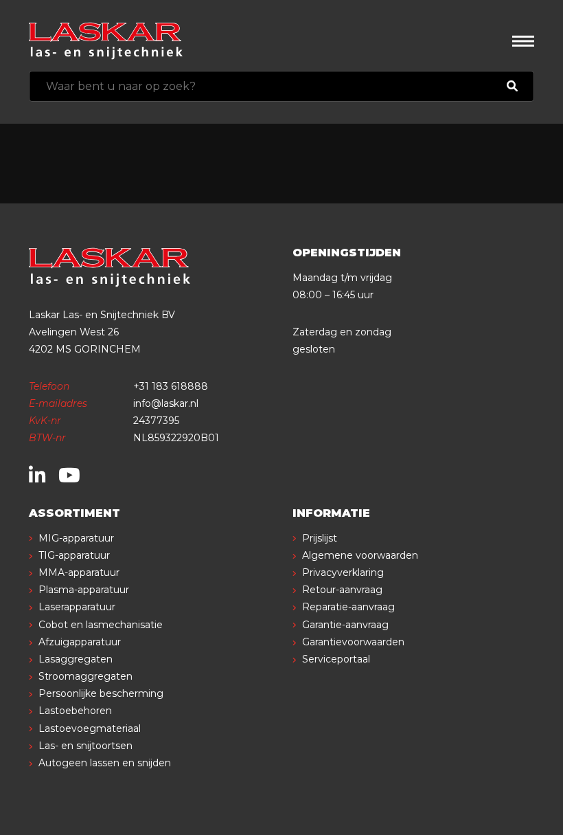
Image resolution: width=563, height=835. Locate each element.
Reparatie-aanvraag (348, 607)
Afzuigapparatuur (79, 642)
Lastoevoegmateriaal (89, 728)
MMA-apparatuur (78, 572)
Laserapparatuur (76, 607)
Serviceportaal (336, 659)
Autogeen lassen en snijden (104, 763)
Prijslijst (319, 538)
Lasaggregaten (75, 659)
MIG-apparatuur (76, 538)
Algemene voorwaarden (360, 555)
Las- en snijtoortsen (85, 745)
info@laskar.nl (165, 403)
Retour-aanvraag (342, 589)
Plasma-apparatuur (83, 589)
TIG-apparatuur (74, 555)
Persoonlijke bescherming (100, 693)
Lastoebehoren (75, 710)
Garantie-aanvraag (345, 625)
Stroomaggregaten (85, 676)
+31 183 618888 (170, 386)
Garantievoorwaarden (353, 642)
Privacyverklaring (343, 572)
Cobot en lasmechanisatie (100, 625)
